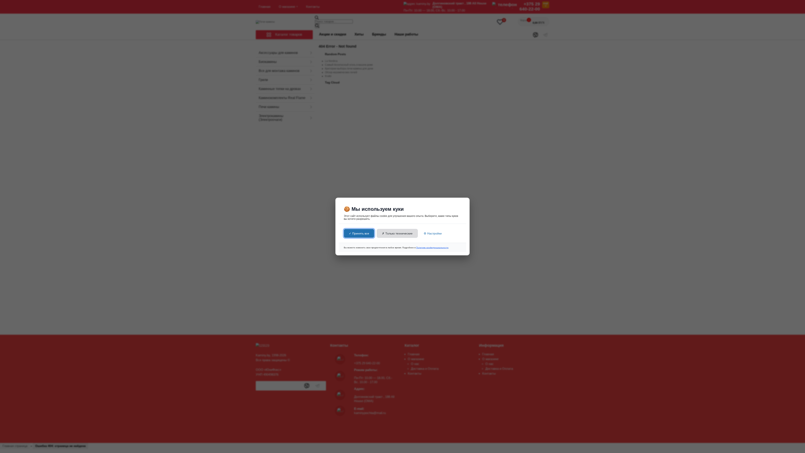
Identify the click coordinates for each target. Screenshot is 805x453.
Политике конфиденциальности (432, 247)
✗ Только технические (397, 233)
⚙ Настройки (433, 233)
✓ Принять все (359, 233)
